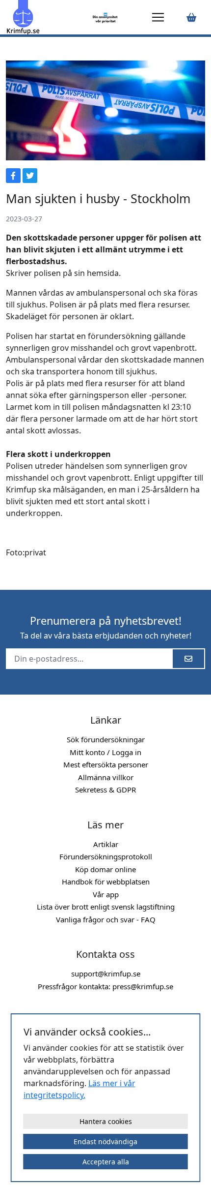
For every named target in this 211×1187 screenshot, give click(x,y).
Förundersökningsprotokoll (105, 856)
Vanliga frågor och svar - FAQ (106, 919)
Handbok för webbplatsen (106, 881)
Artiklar (105, 844)
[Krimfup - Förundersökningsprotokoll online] (47, 17)
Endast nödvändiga (105, 1141)
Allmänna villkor (105, 777)
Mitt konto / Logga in (105, 752)
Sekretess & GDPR (105, 789)
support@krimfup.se (105, 973)
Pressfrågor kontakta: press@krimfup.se (105, 986)
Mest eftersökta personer (105, 764)
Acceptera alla (105, 1161)
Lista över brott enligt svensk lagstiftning (106, 907)
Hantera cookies (105, 1121)
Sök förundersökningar (106, 739)
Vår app (106, 894)
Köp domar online (105, 869)
